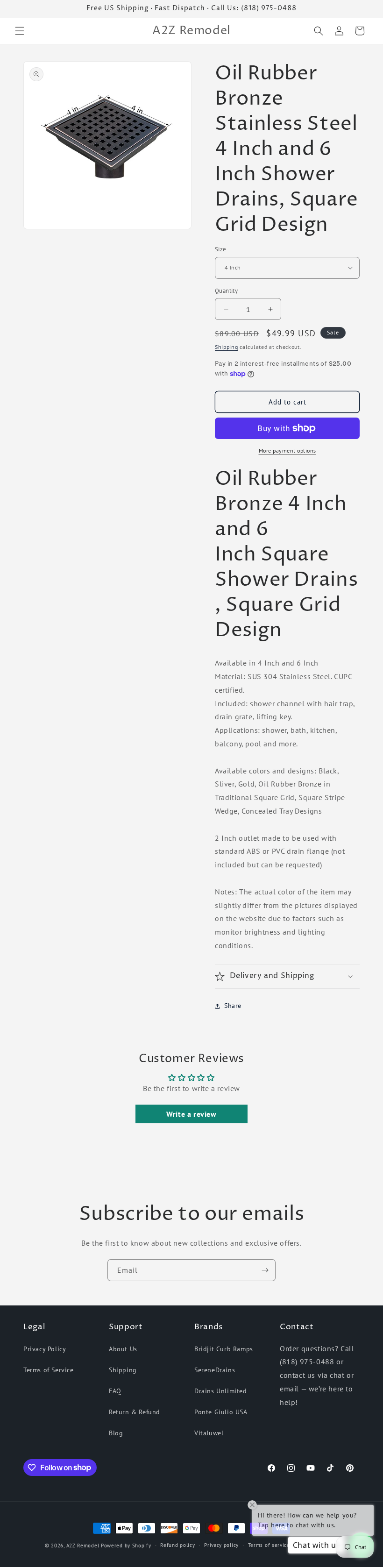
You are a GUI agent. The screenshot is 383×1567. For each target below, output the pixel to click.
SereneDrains (214, 1370)
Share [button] (232, 1005)
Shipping (226, 346)
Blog (116, 1433)
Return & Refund (134, 1412)
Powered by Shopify (126, 1545)
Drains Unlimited (220, 1391)
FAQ (115, 1391)
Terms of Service (48, 1370)
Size (221, 249)
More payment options (287, 450)
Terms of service (269, 1545)
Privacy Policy (44, 1349)
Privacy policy (221, 1545)
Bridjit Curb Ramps (223, 1349)
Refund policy (177, 1545)
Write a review (191, 1114)
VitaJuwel (208, 1433)
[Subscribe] (265, 1270)
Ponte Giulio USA (221, 1412)
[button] (19, 31)
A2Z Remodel (82, 1545)
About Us (123, 1349)
